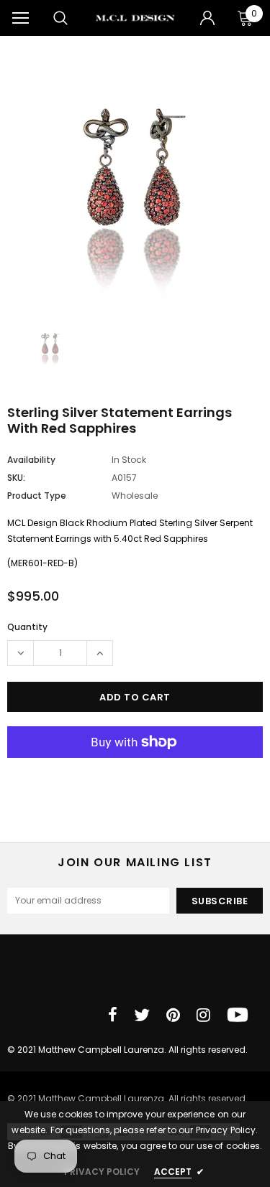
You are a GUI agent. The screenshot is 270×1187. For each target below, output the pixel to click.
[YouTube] (237, 1015)
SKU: (16, 477)
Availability (31, 460)
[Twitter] (142, 1015)
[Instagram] (203, 1015)
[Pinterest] (173, 1015)
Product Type (36, 495)
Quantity (27, 627)
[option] (135, 181)
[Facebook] (112, 1015)
